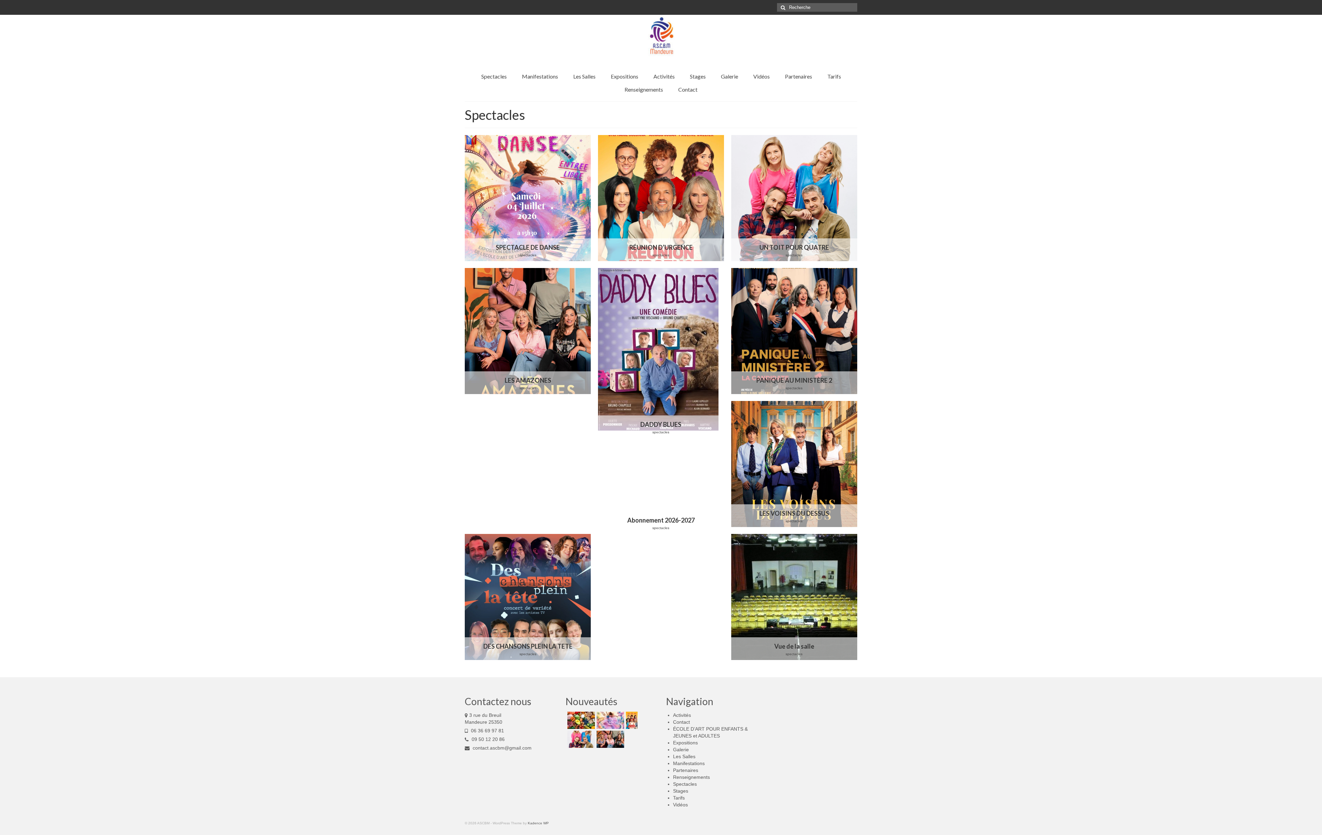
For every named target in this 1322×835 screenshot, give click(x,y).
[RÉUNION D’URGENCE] (661, 198)
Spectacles (685, 784)
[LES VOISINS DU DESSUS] (794, 464)
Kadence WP (538, 823)
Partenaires (685, 770)
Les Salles (684, 756)
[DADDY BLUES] (661, 353)
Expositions (685, 742)
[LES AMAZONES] (528, 331)
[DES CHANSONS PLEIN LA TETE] (528, 597)
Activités (682, 715)
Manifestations (689, 763)
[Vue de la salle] (794, 597)
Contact (681, 722)
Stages (680, 791)
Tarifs (679, 798)
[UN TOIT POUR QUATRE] (794, 198)
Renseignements (691, 777)
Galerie (681, 749)
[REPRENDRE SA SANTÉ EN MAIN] (580, 720)
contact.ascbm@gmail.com (501, 748)
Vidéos (680, 804)
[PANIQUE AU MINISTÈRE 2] (794, 331)
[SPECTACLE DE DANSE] (528, 198)
